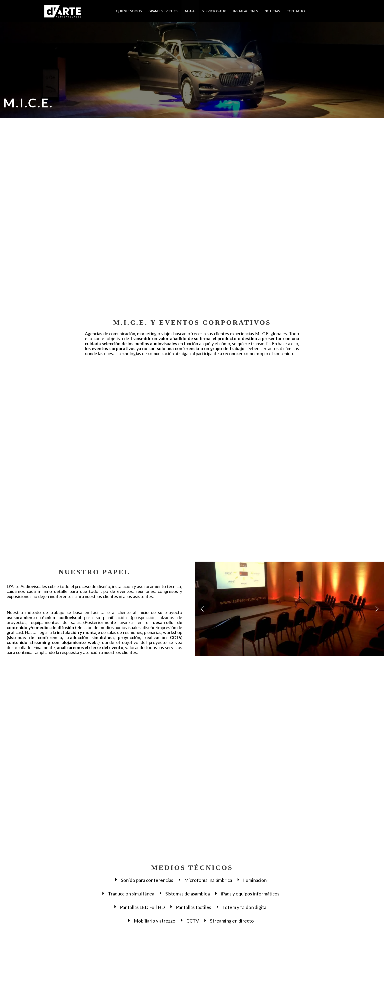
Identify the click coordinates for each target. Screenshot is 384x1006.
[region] (289, 609)
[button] (202, 608)
